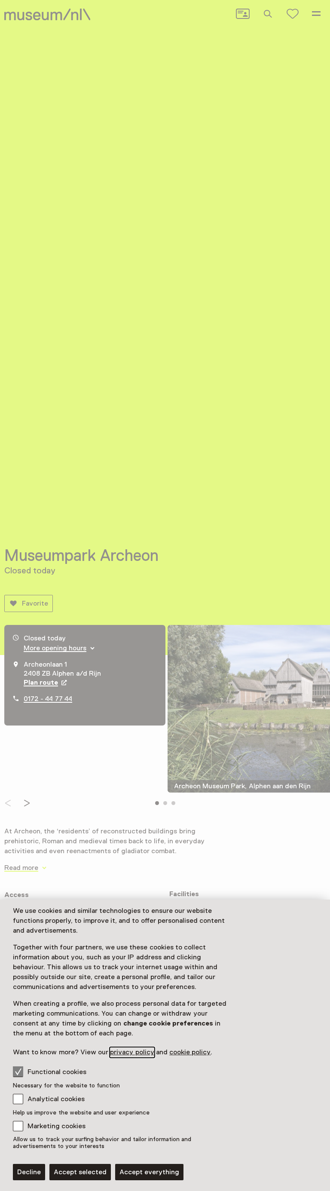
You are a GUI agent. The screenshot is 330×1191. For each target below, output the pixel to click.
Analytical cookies (56, 1099)
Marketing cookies (57, 1126)
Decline (29, 1172)
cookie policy (190, 1052)
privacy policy (132, 1052)
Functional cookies (57, 1072)
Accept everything (149, 1172)
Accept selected (80, 1172)
